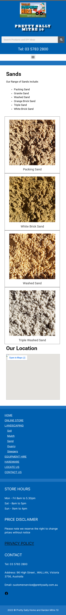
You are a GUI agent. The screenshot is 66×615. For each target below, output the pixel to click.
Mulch (11, 435)
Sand (10, 441)
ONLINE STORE (14, 420)
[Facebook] (6, 594)
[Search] (61, 39)
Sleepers (12, 451)
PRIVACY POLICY (19, 543)
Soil (9, 430)
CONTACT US (13, 472)
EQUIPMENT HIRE (16, 456)
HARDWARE (12, 461)
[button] (33, 56)
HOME (8, 415)
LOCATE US (12, 467)
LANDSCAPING (14, 425)
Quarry (11, 446)
